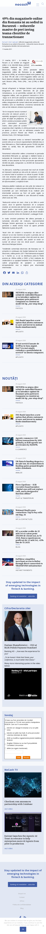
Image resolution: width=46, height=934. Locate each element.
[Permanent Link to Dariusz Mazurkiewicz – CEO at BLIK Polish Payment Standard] (18, 642)
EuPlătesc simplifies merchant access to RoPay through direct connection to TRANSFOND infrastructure (29, 562)
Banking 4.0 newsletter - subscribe (22, 596)
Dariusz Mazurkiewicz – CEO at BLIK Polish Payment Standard (20, 646)
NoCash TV (11, 769)
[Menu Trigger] (37, 5)
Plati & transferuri (25, 498)
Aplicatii (15, 42)
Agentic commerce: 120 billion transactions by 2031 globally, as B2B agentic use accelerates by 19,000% (29, 441)
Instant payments (24, 570)
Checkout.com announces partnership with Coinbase (18, 802)
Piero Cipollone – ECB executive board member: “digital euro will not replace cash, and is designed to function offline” (29, 489)
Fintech (19, 308)
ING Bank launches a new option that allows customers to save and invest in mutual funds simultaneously (29, 323)
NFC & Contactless (24, 519)
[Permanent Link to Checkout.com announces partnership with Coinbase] (23, 799)
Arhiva (22, 901)
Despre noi (22, 894)
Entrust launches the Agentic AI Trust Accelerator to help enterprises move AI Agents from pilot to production (21, 840)
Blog (18, 547)
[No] (43, 926)
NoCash (5, 42)
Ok (23, 929)
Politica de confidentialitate (22, 905)
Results (26, 757)
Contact (21, 897)
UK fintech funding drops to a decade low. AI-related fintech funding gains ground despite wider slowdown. (30, 464)
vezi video (8, 809)
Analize (19, 472)
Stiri (10, 42)
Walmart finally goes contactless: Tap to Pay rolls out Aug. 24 (29, 512)
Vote (18, 757)
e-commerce (21, 449)
